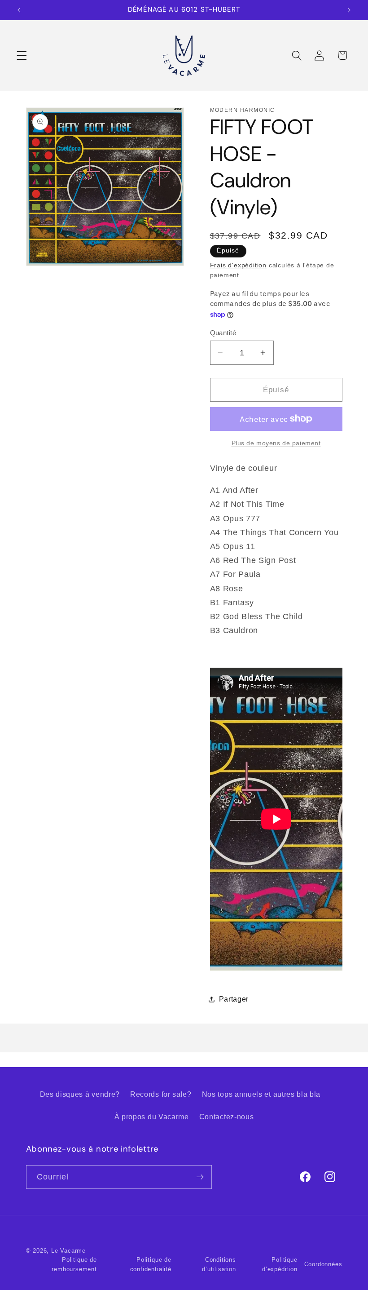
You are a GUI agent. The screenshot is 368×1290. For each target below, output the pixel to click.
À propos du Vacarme (151, 1117)
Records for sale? (161, 1094)
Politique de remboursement (74, 1264)
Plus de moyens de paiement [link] (276, 443)
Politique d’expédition (280, 1264)
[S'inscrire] (199, 1177)
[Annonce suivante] (349, 10)
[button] (21, 55)
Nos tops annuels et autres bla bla (261, 1094)
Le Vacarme (68, 1251)
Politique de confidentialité (150, 1264)
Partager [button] (234, 999)
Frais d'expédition (238, 265)
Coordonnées (323, 1264)
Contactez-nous (226, 1117)
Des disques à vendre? (80, 1094)
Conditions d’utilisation (219, 1264)
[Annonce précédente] (19, 10)
